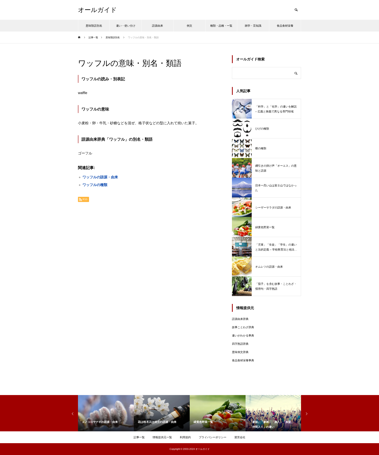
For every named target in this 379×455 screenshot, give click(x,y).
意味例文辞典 (240, 352)
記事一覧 (139, 437)
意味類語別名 (94, 25)
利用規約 (185, 437)
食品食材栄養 (285, 25)
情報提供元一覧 (162, 437)
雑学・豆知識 (253, 25)
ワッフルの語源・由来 (100, 177)
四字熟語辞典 (240, 343)
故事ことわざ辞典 (243, 327)
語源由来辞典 (240, 318)
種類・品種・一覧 (221, 25)
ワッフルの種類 (95, 185)
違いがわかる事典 (243, 335)
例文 (189, 25)
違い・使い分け (125, 25)
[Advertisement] (151, 254)
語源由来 (157, 25)
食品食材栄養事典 (243, 360)
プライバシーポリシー (212, 437)
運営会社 (239, 437)
